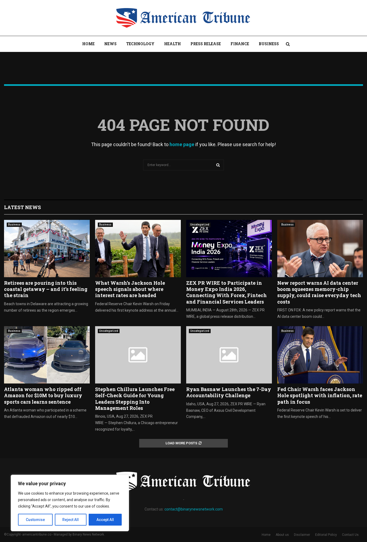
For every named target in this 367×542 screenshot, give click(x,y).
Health (172, 43)
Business (269, 43)
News (110, 43)
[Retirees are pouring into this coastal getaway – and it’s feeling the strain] (47, 248)
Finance (240, 43)
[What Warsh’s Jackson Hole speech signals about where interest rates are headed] (138, 248)
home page (182, 144)
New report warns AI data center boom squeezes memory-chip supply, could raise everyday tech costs (319, 292)
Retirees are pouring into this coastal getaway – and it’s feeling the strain (45, 289)
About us (282, 535)
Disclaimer (302, 535)
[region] (70, 503)
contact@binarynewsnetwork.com (193, 509)
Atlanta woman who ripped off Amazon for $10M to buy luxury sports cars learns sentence (43, 395)
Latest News (22, 207)
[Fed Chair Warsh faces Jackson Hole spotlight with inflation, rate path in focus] (320, 354)
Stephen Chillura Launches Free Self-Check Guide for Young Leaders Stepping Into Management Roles (135, 398)
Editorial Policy (326, 535)
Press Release (205, 43)
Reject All (70, 520)
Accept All (105, 520)
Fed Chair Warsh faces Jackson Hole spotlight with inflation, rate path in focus (319, 395)
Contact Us (350, 535)
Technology (140, 43)
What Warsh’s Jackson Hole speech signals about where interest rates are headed (130, 289)
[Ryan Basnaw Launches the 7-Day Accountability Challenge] (229, 354)
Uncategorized (199, 224)
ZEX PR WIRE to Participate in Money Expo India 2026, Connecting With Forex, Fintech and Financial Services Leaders (226, 292)
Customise (35, 520)
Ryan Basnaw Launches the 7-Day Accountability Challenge (228, 392)
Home (88, 43)
